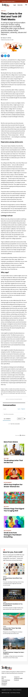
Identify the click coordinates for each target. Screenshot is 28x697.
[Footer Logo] (14, 668)
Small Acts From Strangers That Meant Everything (12, 535)
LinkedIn (8, 56)
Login (14, 5)
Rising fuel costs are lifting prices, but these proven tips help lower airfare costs (12, 632)
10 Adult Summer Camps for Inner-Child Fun (13, 653)
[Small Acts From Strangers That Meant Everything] (14, 522)
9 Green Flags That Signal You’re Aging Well (14, 510)
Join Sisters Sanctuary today (8, 1)
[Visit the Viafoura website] (22, 435)
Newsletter (4, 683)
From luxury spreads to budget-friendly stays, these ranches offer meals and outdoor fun (13, 608)
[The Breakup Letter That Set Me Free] (14, 449)
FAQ (3, 678)
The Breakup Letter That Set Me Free (13, 461)
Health (4, 576)
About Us (4, 676)
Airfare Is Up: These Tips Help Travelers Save (12, 628)
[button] (26, 4)
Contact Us (16, 676)
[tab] (7, 419)
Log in (19, 408)
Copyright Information (7, 689)
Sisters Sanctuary (6, 680)
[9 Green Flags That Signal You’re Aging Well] (14, 498)
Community (4, 681)
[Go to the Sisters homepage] (3, 5)
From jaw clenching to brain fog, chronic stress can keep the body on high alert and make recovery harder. (13, 583)
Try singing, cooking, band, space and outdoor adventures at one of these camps (13, 656)
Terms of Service (17, 689)
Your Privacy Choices (15, 692)
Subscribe (20, 5)
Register (23, 408)
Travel (4, 602)
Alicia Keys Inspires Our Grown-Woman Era (13, 485)
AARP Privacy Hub (5, 692)
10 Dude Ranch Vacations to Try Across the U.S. (12, 604)
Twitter (5, 56)
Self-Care (3, 10)
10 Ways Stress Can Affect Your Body (12, 578)
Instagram (4, 684)
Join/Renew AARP (18, 678)
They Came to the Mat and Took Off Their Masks (11, 16)
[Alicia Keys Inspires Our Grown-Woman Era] (14, 473)
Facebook (2, 56)
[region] (14, 421)
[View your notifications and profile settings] (24, 419)
